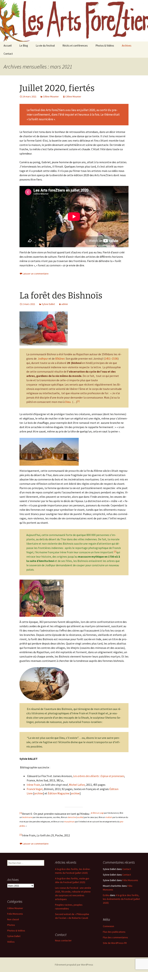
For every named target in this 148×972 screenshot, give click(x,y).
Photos (11, 925)
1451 (107, 358)
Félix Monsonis (130, 880)
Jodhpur (43, 358)
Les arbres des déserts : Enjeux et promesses (98, 776)
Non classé (13, 919)
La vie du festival (45, 45)
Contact (8, 53)
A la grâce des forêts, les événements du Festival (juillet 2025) (121, 899)
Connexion (108, 926)
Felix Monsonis (15, 913)
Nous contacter (63, 940)
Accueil (8, 45)
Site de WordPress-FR (115, 943)
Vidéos (11, 941)
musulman (69, 821)
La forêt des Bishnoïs (60, 295)
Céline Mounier (51, 96)
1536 (115, 358)
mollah (108, 817)
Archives (126, 45)
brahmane (27, 817)
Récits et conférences (75, 45)
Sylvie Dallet (48, 304)
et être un (95, 813)
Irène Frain (33, 784)
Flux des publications (114, 931)
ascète (80, 817)
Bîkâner (60, 358)
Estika (106, 895)
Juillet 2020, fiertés (57, 88)
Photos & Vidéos (104, 45)
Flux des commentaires (115, 937)
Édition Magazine (58, 793)
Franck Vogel (35, 789)
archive (38, 793)
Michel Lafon (77, 784)
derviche (72, 817)
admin (64, 304)
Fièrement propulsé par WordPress (74, 964)
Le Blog (23, 45)
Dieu (68, 402)
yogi (102, 813)
